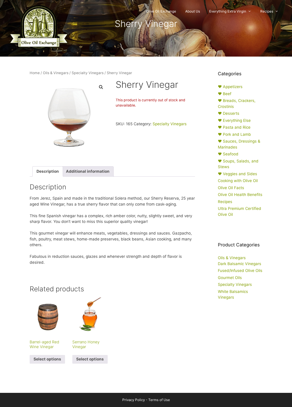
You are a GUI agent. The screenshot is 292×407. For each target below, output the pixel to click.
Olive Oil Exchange (161, 11)
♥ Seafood (228, 154)
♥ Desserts (228, 113)
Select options (47, 359)
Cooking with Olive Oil (238, 180)
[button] (101, 87)
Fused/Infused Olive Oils (240, 270)
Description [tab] (47, 171)
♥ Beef (224, 93)
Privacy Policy (133, 400)
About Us (192, 11)
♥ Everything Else (234, 120)
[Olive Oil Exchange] (38, 27)
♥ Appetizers (230, 86)
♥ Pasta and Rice (234, 127)
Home (35, 73)
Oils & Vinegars (55, 73)
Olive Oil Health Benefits (240, 194)
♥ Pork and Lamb (234, 134)
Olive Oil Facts (231, 187)
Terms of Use (159, 400)
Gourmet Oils (230, 277)
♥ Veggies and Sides (237, 174)
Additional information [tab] (88, 171)
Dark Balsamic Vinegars (239, 263)
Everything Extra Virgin (227, 11)
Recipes (266, 11)
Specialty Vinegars (88, 73)
